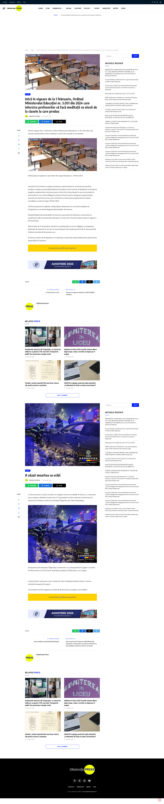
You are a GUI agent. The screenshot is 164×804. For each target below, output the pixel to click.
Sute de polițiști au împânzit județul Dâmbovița (46, 641)
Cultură (77, 8)
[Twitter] (19, 148)
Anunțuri (106, 8)
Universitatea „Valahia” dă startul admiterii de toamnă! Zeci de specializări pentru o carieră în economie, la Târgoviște (121, 87)
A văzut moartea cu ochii (52, 292)
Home (40, 8)
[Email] (19, 153)
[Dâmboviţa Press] (14, 8)
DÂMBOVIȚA (57, 8)
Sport (97, 8)
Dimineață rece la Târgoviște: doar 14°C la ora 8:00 (119, 93)
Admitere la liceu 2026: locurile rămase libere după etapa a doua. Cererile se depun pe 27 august (80, 351)
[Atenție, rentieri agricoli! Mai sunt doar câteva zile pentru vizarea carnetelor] (43, 370)
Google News (72, 248)
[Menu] (4, 8)
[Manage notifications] (159, 799)
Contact (5, 2)
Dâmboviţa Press (34, 116)
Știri (48, 8)
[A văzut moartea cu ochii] (62, 465)
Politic (87, 8)
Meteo (19, 2)
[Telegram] (19, 144)
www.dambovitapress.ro (89, 791)
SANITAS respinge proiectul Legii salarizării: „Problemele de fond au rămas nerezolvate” (80, 384)
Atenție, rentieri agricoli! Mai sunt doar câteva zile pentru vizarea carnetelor (42, 384)
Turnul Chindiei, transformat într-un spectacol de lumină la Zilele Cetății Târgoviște (82, 15)
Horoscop (12, 2)
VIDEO (123, 8)
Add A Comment (62, 395)
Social (68, 8)
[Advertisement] (82, 32)
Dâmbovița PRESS (60, 248)
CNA (24, 2)
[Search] (160, 2)
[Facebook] (19, 140)
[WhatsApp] (19, 136)
